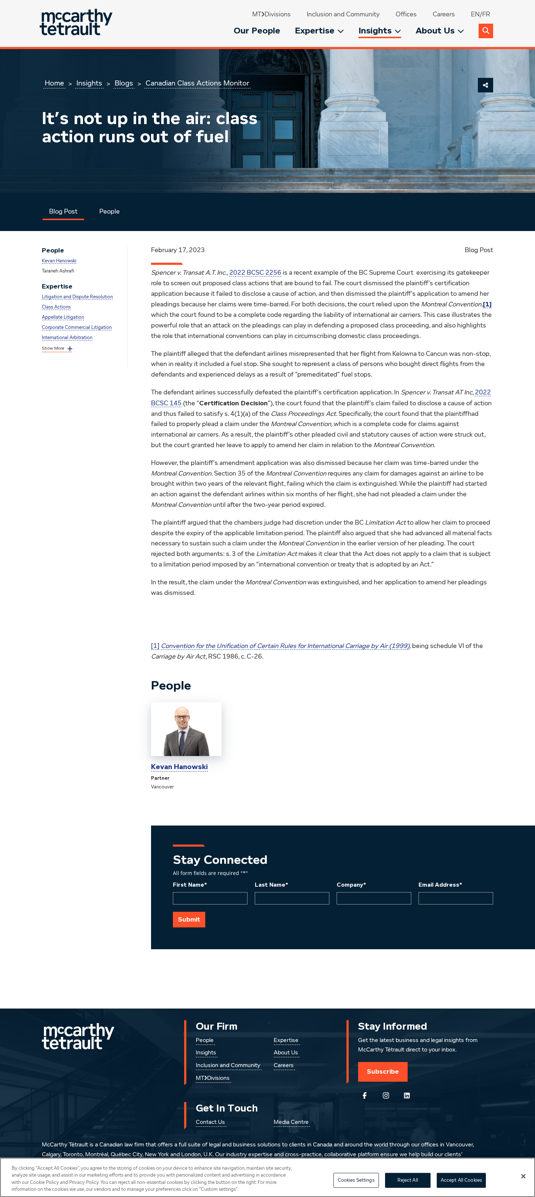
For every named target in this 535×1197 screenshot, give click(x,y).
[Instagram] (385, 1095)
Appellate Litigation (63, 317)
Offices (406, 14)
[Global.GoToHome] (77, 23)
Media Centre (291, 1122)
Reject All (407, 1180)
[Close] (523, 1176)
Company (351, 884)
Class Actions (56, 307)
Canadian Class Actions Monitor (197, 83)
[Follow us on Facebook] (364, 1095)
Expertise (314, 30)
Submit (189, 919)
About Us (435, 30)
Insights (375, 30)
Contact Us (210, 1122)
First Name (190, 884)
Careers (444, 14)
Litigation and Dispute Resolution (77, 297)
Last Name (271, 884)
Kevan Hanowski (59, 261)
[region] (267, 1177)
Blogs (124, 83)
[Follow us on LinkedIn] (406, 1095)
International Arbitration (67, 337)
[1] (155, 646)
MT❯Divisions (271, 14)
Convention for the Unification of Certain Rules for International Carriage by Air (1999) (285, 646)
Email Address (440, 884)
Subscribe (383, 1071)
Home (54, 83)
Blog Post (63, 211)
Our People (257, 30)
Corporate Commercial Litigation (77, 327)
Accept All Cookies (461, 1180)
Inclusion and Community (343, 14)
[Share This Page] (485, 85)
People (109, 211)
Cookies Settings (356, 1180)
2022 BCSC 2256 (255, 273)
